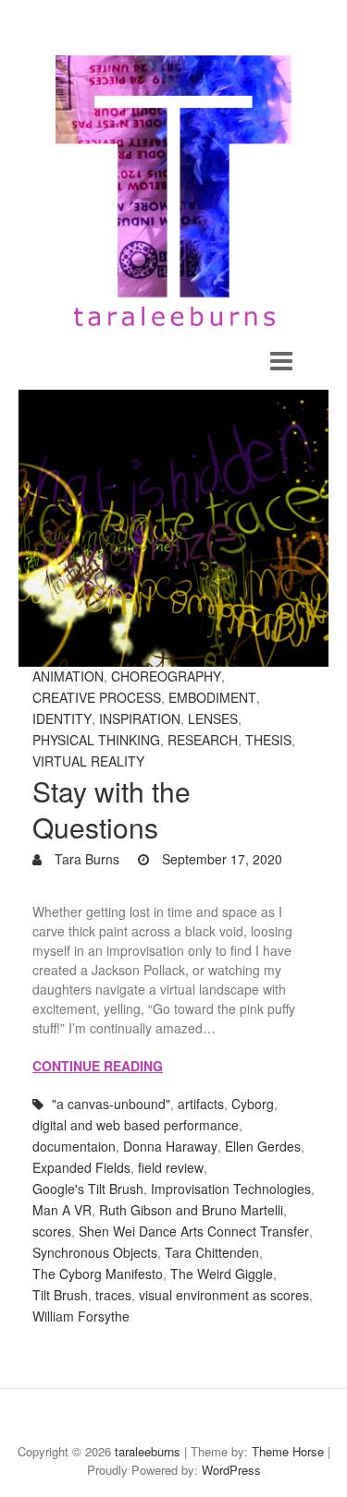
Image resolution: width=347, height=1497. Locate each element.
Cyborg (252, 1103)
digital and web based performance (135, 1125)
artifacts (201, 1103)
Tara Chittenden (212, 1252)
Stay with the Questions (111, 809)
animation (68, 676)
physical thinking (96, 739)
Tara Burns (85, 859)
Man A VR (62, 1210)
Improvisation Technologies (231, 1188)
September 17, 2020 (220, 859)
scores (51, 1231)
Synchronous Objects (94, 1252)
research (202, 739)
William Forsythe (81, 1316)
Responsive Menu (280, 361)
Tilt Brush (60, 1295)
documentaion (74, 1146)
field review (171, 1167)
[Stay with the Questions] (173, 528)
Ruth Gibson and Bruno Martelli (191, 1210)
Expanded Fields (81, 1167)
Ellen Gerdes (263, 1146)
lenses (213, 718)
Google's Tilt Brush (87, 1188)
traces (113, 1295)
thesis (268, 739)
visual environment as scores (224, 1295)
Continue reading (97, 1065)
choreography (166, 676)
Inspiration (139, 718)
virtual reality (88, 761)
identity (62, 718)
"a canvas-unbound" (111, 1103)
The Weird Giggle (221, 1273)
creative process (96, 697)
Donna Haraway (170, 1146)
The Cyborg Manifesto (97, 1273)
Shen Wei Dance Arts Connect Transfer (194, 1231)
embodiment (212, 697)
